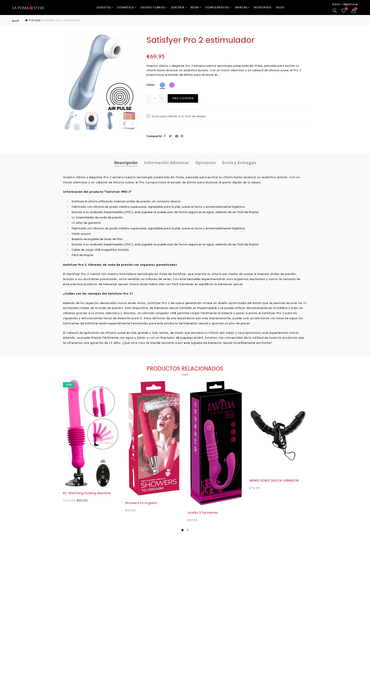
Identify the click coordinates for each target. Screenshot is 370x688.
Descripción (126, 162)
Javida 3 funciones (202, 512)
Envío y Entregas (239, 162)
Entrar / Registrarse (345, 4)
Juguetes (103, 7)
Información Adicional (166, 162)
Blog (280, 7)
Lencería (178, 7)
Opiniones (205, 162)
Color (150, 85)
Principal (34, 20)
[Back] (15, 20)
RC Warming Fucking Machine (87, 493)
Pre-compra (183, 98)
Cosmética (125, 7)
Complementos (217, 7)
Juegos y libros (152, 7)
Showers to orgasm (141, 503)
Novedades (263, 7)
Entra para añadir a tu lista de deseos (178, 116)
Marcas (241, 7)
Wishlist (346, 8)
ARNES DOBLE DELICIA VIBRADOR (274, 480)
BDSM (195, 7)
